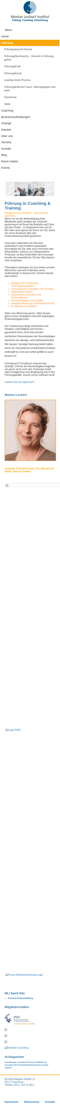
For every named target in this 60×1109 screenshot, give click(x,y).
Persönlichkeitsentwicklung (29, 1065)
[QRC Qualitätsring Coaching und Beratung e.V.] (6, 1042)
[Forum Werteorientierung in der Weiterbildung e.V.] (6, 1035)
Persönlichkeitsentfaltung (20, 998)
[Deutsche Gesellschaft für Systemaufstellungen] (20, 1023)
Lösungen (9, 1065)
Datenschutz (31, 1102)
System (45, 1065)
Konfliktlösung (40, 1062)
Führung (29, 1062)
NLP (15, 1065)
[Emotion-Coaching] (16, 1047)
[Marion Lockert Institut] (30, 11)
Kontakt (50, 1102)
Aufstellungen (11, 1062)
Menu (8, 30)
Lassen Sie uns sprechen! (20, 382)
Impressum (11, 1102)
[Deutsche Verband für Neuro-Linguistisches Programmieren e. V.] (6, 1029)
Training (8, 1068)
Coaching (21, 1062)
